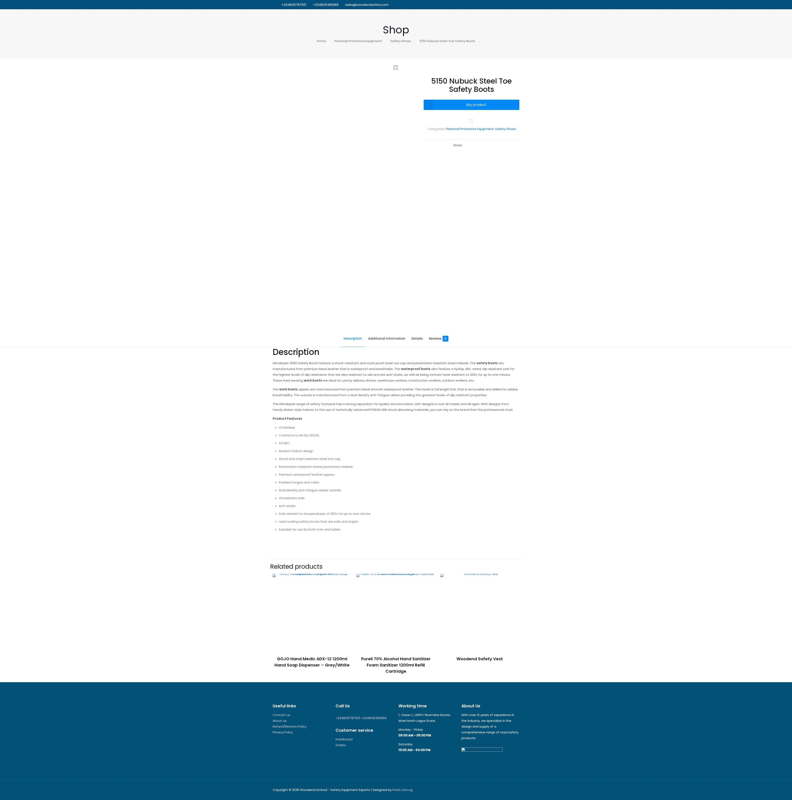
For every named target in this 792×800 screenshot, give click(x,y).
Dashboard (344, 739)
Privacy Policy (283, 732)
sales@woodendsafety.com (367, 4)
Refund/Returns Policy (289, 726)
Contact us (281, 715)
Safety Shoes (400, 41)
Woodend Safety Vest (479, 659)
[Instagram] (513, 4)
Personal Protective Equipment (358, 41)
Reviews (438, 338)
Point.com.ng (402, 790)
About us (279, 720)
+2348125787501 (294, 4)
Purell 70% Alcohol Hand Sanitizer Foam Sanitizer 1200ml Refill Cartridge (396, 665)
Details (417, 338)
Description (353, 338)
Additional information (386, 338)
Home (321, 41)
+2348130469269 (325, 4)
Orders (341, 745)
